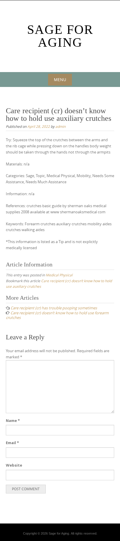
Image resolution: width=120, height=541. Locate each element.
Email (12, 442)
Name (13, 420)
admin (60, 126)
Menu (60, 79)
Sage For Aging (60, 36)
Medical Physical (59, 275)
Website (14, 465)
